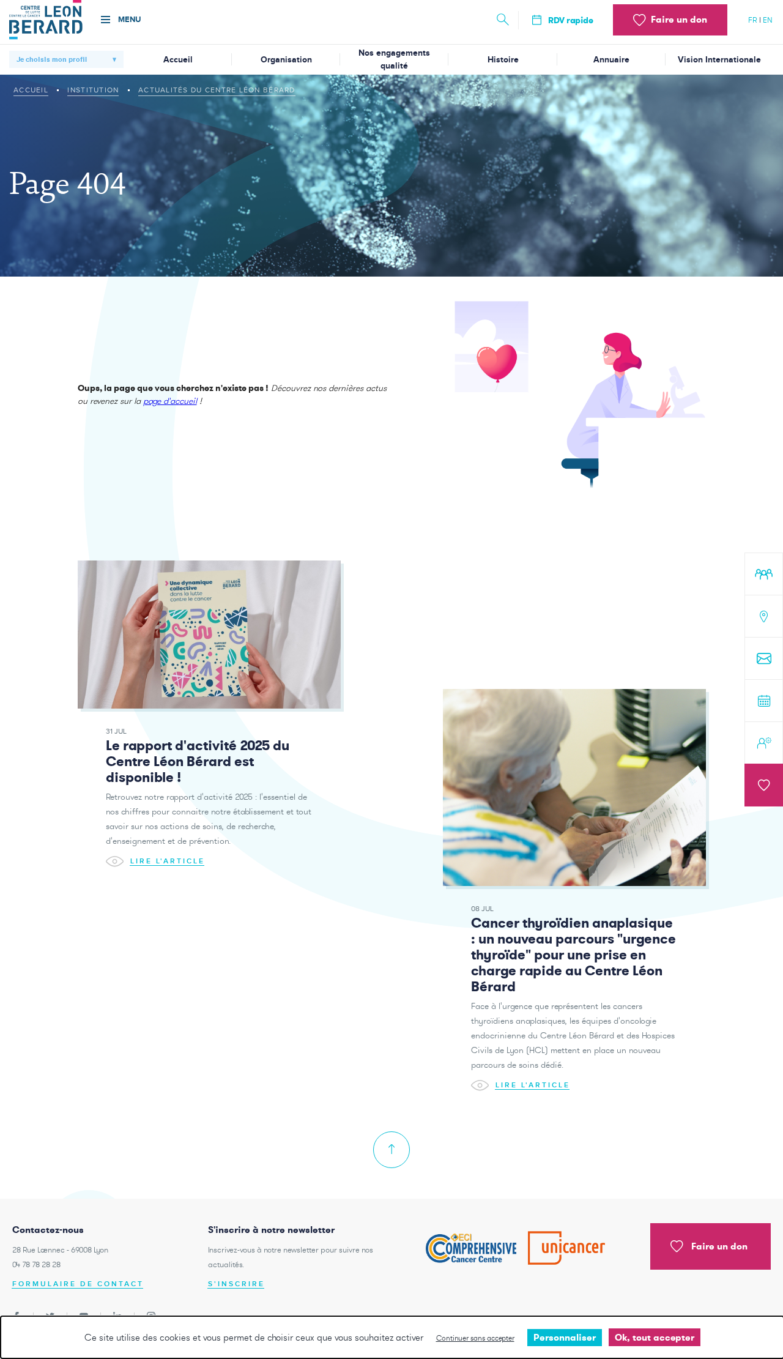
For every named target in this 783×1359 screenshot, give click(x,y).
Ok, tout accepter (654, 1337)
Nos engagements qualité (394, 59)
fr (752, 20)
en (768, 20)
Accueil (178, 59)
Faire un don (719, 1246)
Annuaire (611, 59)
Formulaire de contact (78, 1284)
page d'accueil (170, 400)
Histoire (503, 59)
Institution (93, 90)
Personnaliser (564, 1337)
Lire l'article (167, 860)
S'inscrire (236, 1284)
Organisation (286, 59)
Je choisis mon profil (52, 59)
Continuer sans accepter (475, 1337)
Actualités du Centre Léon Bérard (216, 90)
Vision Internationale (719, 59)
